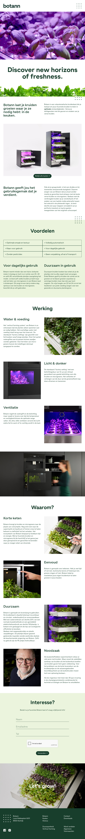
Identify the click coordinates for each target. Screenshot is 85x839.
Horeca (45, 821)
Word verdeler (69, 826)
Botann (45, 816)
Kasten (45, 818)
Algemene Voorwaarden (69, 830)
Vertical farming (48, 829)
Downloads (68, 818)
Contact (67, 816)
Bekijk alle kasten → (42, 176)
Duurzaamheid (48, 826)
